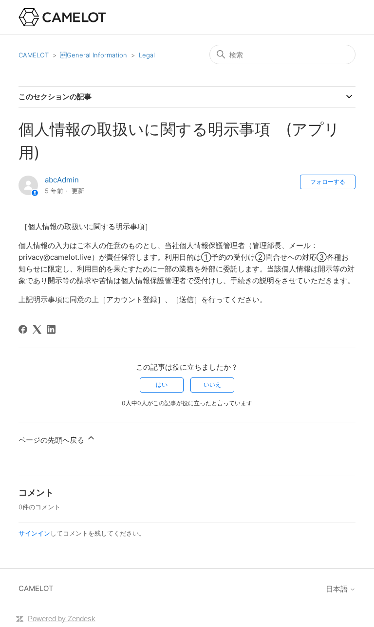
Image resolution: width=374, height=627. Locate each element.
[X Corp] (37, 329)
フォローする (327, 181)
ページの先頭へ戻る (52, 440)
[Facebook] (23, 329)
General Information (93, 55)
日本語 (338, 589)
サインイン (34, 533)
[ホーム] (62, 17)
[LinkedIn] (51, 329)
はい (162, 384)
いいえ (212, 384)
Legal (147, 55)
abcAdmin (62, 179)
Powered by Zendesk (61, 618)
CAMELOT (34, 55)
